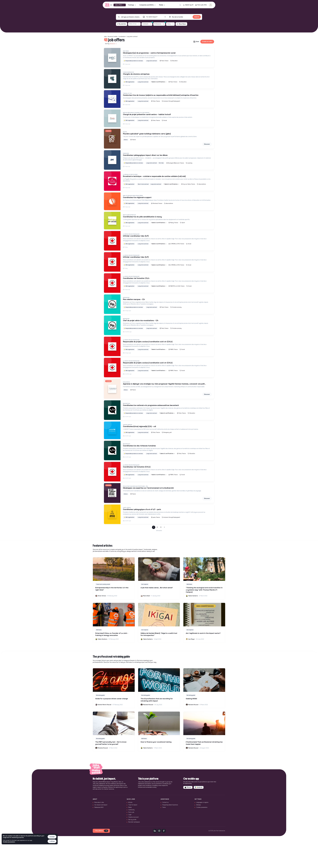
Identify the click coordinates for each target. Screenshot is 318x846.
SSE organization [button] (129, 82)
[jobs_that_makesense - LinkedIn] (155, 831)
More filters (182, 24)
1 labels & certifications (158, 82)
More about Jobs (99, 802)
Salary (169, 24)
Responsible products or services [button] (133, 60)
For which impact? (151, 17)
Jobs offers (118, 5)
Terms (164, 807)
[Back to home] (96, 769)
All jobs (130, 802)
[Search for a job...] (180, 5)
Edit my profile (132, 819)
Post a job (131, 812)
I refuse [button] (52, 841)
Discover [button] (207, 144)
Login (129, 814)
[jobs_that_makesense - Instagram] (159, 831)
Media (161, 5)
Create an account (133, 817)
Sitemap (198, 805)
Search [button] (196, 17)
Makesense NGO (99, 807)
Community (131, 809)
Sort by (110, 43)
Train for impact (132, 805)
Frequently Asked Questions (170, 805)
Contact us (165, 802)
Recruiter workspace (134, 822)
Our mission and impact (100, 805)
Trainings (131, 5)
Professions (159, 23)
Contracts (147, 23)
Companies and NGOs (146, 5)
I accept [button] (52, 837)
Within (132, 24)
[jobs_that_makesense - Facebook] (164, 831)
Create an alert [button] (207, 41)
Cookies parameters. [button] (9, 842)
